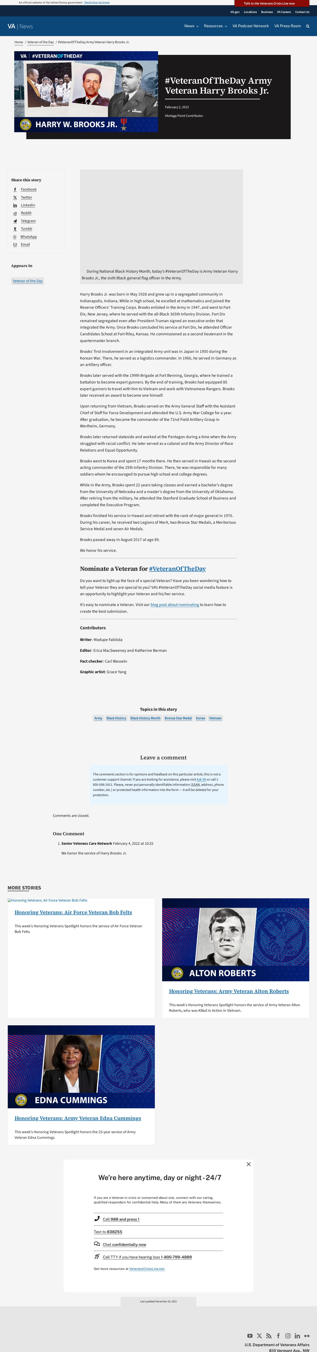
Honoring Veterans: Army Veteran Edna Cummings (78, 1118)
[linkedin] (297, 1335)
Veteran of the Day (27, 281)
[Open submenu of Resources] (225, 26)
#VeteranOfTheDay (177, 568)
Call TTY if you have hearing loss (147, 1257)
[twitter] (259, 1335)
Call (121, 1219)
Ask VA (201, 779)
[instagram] (287, 1335)
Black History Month (145, 718)
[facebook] (278, 1335)
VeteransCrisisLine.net (146, 1269)
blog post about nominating (175, 605)
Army (98, 718)
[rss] (268, 1335)
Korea (200, 718)
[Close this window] (248, 1164)
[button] (307, 26)
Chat (124, 1244)
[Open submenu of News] (196, 26)
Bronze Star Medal (178, 718)
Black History (116, 718)
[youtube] (250, 1335)
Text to (108, 1232)
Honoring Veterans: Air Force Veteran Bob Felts (73, 912)
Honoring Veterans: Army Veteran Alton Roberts (229, 991)
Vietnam (215, 718)
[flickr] (306, 1335)
